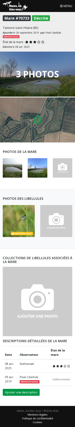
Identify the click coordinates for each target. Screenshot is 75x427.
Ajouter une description (21, 392)
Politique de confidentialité (37, 418)
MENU (67, 6)
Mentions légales (37, 414)
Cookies (37, 422)
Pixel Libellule (29, 379)
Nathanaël (27, 364)
